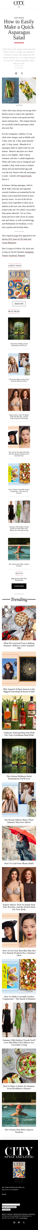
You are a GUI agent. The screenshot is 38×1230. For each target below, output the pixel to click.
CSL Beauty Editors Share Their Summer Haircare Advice (19, 380)
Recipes (21, 17)
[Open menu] (19, 7)
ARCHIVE (25, 1214)
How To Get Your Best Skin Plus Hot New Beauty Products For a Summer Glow (19, 454)
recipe (15, 235)
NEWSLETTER (18, 1214)
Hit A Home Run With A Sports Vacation (19, 565)
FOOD (16, 17)
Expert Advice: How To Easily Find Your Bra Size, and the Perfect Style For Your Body (19, 416)
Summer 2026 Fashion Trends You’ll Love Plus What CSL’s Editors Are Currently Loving (19, 528)
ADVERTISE (32, 1214)
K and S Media (23, 1218)
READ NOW (19, 304)
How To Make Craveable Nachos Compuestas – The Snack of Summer (19, 491)
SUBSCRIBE (19, 586)
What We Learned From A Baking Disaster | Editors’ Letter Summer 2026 (19, 645)
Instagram (29, 252)
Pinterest (21, 255)
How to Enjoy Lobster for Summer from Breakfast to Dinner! (19, 1087)
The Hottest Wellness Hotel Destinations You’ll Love (19, 344)
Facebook (13, 255)
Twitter (5, 255)
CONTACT (10, 1214)
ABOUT (4, 1214)
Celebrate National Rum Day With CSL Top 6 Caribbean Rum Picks (19, 734)
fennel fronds (25, 176)
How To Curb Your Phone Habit (19, 863)
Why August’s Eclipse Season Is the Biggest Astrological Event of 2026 (19, 690)
